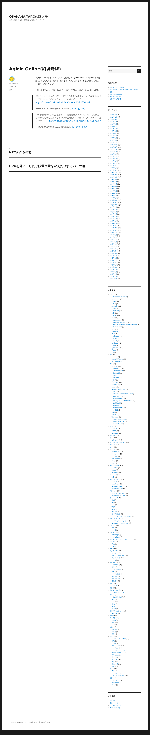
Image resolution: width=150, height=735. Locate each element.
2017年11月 (113, 253)
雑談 (10, 90)
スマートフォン (115, 479)
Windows (115, 417)
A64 (114, 301)
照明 (113, 634)
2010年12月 (113, 279)
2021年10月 (113, 149)
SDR (113, 604)
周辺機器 (112, 562)
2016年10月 (113, 267)
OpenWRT (116, 396)
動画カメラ (115, 440)
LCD (113, 622)
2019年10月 (113, 205)
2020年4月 (113, 191)
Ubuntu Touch (118, 408)
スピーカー (115, 683)
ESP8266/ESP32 (117, 359)
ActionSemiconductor (119, 297)
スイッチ (114, 512)
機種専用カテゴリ (115, 590)
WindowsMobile (117, 424)
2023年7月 (113, 129)
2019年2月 (113, 223)
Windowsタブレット (118, 495)
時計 (111, 583)
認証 (113, 463)
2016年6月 (113, 274)
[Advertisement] (75, 49)
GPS (113, 567)
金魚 (113, 662)
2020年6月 (113, 186)
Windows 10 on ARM (119, 486)
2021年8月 (113, 154)
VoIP (113, 505)
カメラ (112, 438)
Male (113, 544)
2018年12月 (113, 228)
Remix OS (116, 373)
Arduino (114, 357)
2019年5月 (113, 216)
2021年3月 (113, 166)
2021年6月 (113, 159)
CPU (111, 295)
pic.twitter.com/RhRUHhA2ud (75, 102)
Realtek (114, 338)
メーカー (112, 542)
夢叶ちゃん (115, 655)
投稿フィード (114, 703)
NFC (113, 599)
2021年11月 (113, 147)
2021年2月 (113, 168)
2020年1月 (113, 198)
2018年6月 (113, 242)
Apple (114, 308)
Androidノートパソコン (119, 521)
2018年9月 (113, 235)
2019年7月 (113, 212)
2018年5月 (113, 244)
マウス (114, 560)
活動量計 (114, 581)
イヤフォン (115, 680)
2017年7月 (113, 260)
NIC (113, 502)
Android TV (117, 368)
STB (111, 426)
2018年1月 (113, 251)
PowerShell (115, 537)
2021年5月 (113, 161)
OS (111, 364)
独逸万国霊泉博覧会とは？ (118, 94)
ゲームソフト (116, 646)
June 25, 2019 (78, 108)
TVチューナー (116, 569)
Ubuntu (116, 405)
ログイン (112, 701)
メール (114, 461)
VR (113, 625)
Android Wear (118, 371)
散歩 (113, 657)
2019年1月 (113, 226)
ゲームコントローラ (118, 556)
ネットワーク (114, 498)
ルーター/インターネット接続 (121, 516)
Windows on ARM (119, 419)
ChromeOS (115, 382)
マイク (114, 685)
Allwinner (115, 299)
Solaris (114, 415)
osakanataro (13, 83)
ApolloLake (117, 320)
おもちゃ (112, 435)
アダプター (115, 673)
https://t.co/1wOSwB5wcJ (47, 102)
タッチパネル (116, 558)
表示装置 (112, 618)
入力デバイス (114, 551)
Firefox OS (115, 385)
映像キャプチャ (117, 579)
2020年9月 (113, 179)
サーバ (112, 447)
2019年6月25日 (79, 127)
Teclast (114, 546)
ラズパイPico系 (117, 361)
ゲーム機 (112, 445)
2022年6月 (113, 133)
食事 (113, 666)
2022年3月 (113, 138)
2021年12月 (113, 145)
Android (114, 366)
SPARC (114, 345)
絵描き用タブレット (116, 611)
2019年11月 (113, 202)
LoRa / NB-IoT (117, 597)
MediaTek (115, 331)
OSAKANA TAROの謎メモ (28, 16)
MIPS (113, 334)
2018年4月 (113, 246)
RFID (113, 602)
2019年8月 (113, 209)
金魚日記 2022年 (115, 97)
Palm (113, 412)
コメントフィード (115, 705)
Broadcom (115, 311)
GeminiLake (117, 327)
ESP (113, 313)
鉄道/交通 (115, 664)
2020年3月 (113, 193)
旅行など (114, 659)
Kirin (113, 329)
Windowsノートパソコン (120, 523)
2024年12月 (114, 117)
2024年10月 (114, 119)
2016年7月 (113, 272)
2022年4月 (113, 135)
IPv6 (113, 500)
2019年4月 (113, 219)
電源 (111, 669)
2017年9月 (113, 258)
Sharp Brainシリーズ (119, 592)
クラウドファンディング (117, 442)
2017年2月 (113, 265)
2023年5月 (113, 131)
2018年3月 (113, 249)
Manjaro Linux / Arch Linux (123, 394)
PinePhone (115, 484)
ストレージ (113, 475)
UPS (113, 572)
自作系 (114, 530)
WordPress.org (115, 708)
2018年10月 (113, 232)
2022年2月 (113, 140)
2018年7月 (113, 239)
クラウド (114, 456)
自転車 (112, 616)
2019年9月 (113, 207)
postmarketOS (118, 398)
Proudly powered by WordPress (39, 722)
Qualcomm (115, 336)
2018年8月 (113, 237)
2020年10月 (114, 177)
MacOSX (116, 378)
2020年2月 (113, 196)
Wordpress (115, 454)
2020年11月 (113, 175)
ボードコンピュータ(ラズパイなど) (121, 539)
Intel (113, 318)
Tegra (114, 350)
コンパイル (115, 648)
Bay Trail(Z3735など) (120, 322)
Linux (114, 392)
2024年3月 (113, 124)
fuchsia (114, 387)
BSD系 (114, 380)
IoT (111, 355)
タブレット (113, 491)
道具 (111, 627)
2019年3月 (113, 221)
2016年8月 (113, 269)
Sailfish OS (117, 403)
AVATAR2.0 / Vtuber (119, 639)
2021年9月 (113, 152)
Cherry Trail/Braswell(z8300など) (125, 325)
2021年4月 (113, 163)
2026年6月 (113, 115)
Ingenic (114, 315)
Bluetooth (115, 565)
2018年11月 (113, 230)
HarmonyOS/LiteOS (118, 389)
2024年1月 (113, 126)
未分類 (112, 588)
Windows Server (119, 422)
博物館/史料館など (118, 653)
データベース (116, 458)
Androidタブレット (118, 493)
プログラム (113, 532)
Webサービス (116, 452)
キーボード (115, 553)
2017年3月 (113, 263)
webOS (115, 410)
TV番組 (114, 643)
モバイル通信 (116, 514)
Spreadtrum (116, 348)
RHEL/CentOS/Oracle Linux (122, 401)
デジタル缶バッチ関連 (117, 87)
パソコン (112, 525)
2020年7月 (113, 184)
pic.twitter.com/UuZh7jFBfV (87, 120)
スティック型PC (115, 465)
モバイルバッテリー (118, 676)
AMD (113, 304)
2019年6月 (113, 214)
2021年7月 (113, 156)
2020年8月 (113, 182)
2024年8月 (113, 122)
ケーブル (114, 629)
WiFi (113, 509)
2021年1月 (113, 170)
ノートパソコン (115, 519)
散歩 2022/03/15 (115, 99)
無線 (111, 595)
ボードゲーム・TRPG (119, 650)
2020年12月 (114, 172)
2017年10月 (113, 256)
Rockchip (115, 343)
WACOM (114, 613)
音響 (111, 678)
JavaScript (115, 535)
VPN (113, 507)
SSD (113, 477)
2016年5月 (113, 276)
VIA (113, 352)
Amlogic (114, 306)
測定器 (114, 632)
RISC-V (114, 341)
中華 (113, 528)
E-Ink (114, 620)
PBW (113, 641)
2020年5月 (113, 189)
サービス (112, 449)
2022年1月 (113, 142)
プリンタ (114, 576)
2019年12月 (113, 200)
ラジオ (114, 609)
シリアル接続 (116, 574)
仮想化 (112, 549)
